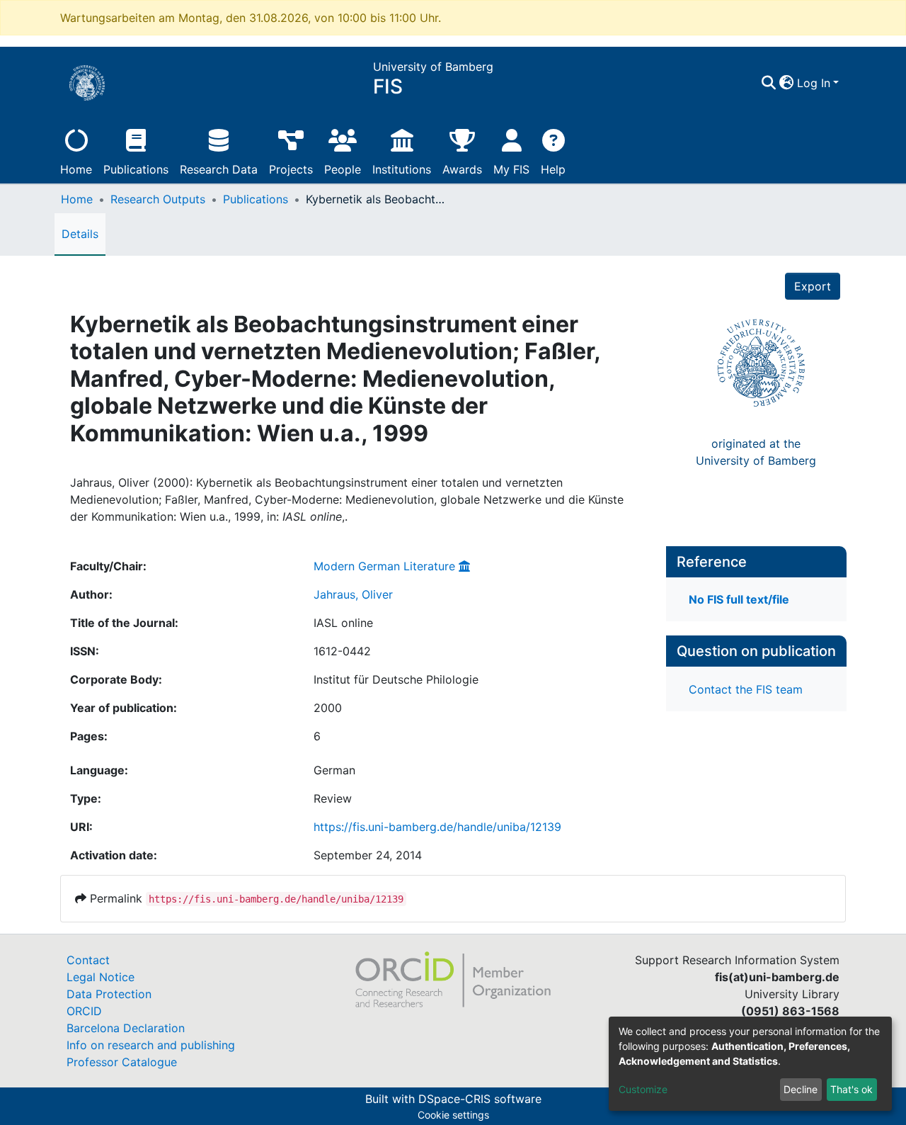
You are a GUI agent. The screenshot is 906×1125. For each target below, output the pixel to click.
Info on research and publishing (151, 1045)
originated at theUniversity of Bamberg (756, 452)
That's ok (851, 1089)
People (342, 169)
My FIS (511, 169)
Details (80, 234)
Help (553, 169)
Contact (88, 960)
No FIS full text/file (739, 599)
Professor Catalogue (122, 1062)
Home (76, 169)
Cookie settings (453, 1115)
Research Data (219, 169)
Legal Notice (100, 977)
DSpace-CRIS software (479, 1099)
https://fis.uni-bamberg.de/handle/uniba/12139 (437, 827)
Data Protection (109, 994)
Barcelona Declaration (126, 1028)
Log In (813, 83)
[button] (787, 82)
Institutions (401, 169)
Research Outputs (157, 199)
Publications (135, 169)
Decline (801, 1089)
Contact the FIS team (746, 689)
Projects (291, 169)
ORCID (84, 1011)
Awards (462, 169)
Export (812, 286)
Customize (643, 1089)
